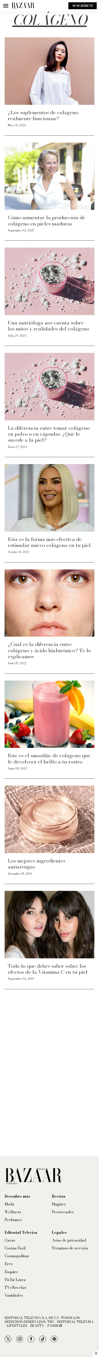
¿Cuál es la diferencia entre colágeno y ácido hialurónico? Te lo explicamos (49, 650)
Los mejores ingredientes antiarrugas (36, 864)
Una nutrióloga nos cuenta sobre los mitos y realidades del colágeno (48, 326)
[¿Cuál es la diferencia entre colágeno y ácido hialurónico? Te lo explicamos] (49, 603)
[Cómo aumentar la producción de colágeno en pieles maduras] (49, 176)
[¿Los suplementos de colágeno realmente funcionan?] (49, 71)
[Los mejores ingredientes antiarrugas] (49, 819)
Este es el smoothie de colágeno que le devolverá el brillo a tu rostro (49, 758)
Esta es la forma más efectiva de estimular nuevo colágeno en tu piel (49, 542)
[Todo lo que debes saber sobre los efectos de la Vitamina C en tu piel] (49, 924)
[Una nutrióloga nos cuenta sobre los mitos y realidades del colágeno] (49, 281)
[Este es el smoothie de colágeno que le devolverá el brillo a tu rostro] (49, 714)
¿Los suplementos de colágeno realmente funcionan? (43, 115)
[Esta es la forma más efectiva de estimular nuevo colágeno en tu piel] (49, 498)
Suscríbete (82, 5)
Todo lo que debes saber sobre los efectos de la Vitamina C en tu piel (47, 969)
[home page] (23, 5)
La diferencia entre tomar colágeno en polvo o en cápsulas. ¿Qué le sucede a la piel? (49, 434)
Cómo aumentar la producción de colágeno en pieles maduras (46, 220)
